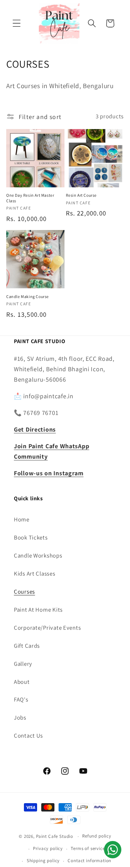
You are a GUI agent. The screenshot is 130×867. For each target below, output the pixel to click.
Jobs (20, 717)
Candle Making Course (27, 296)
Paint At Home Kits (38, 609)
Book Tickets (31, 537)
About (22, 682)
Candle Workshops (38, 555)
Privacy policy (48, 848)
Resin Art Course (81, 195)
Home (21, 519)
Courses (24, 591)
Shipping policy (43, 861)
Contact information (89, 861)
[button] (17, 23)
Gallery (23, 664)
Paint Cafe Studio (54, 836)
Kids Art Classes (34, 573)
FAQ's (21, 699)
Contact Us (28, 735)
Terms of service (88, 848)
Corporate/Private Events (47, 627)
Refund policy (96, 836)
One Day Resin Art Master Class (30, 198)
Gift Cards (27, 645)
